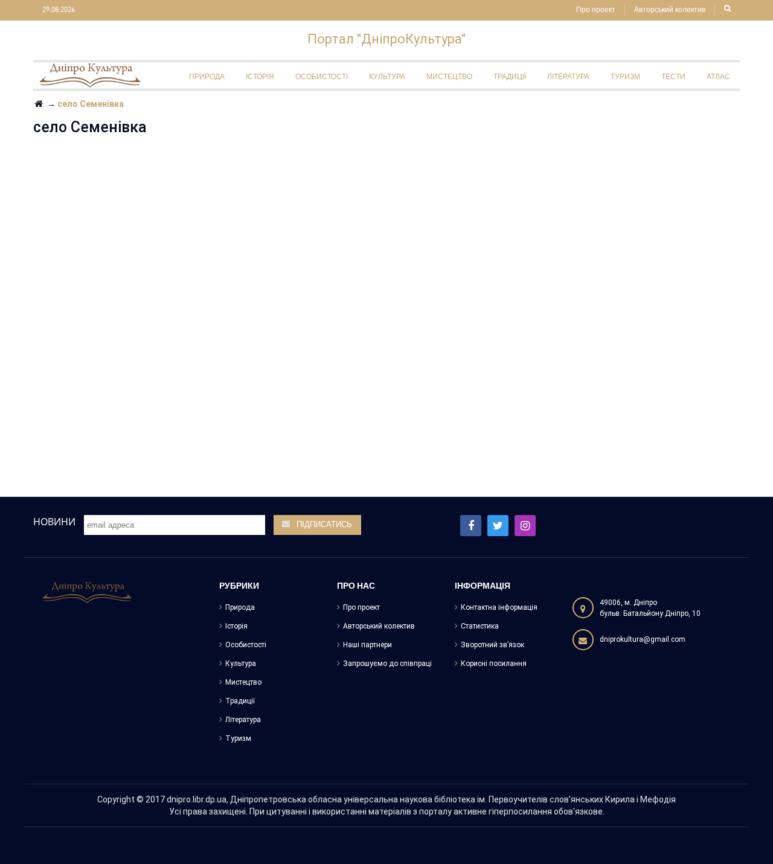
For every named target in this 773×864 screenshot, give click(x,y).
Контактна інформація (499, 607)
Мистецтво (243, 682)
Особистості (245, 645)
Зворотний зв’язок (492, 645)
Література (243, 719)
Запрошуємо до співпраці (387, 663)
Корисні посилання (494, 663)
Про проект (595, 10)
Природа (240, 607)
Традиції (240, 701)
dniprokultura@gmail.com (642, 639)
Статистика (480, 626)
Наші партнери (367, 645)
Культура (240, 663)
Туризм (238, 738)
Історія (236, 626)
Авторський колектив (669, 10)
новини (54, 521)
